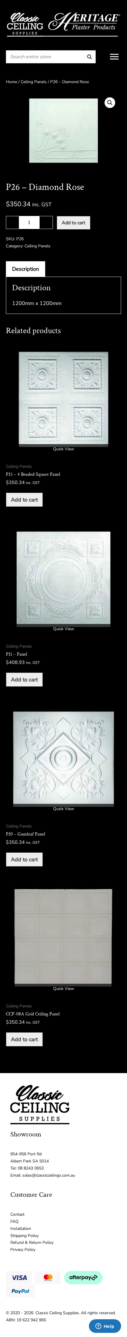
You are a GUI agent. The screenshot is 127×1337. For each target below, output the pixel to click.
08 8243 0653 (31, 1168)
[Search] (89, 57)
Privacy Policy (22, 1249)
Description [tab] (25, 268)
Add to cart (73, 223)
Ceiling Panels (34, 82)
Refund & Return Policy (31, 1242)
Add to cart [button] (24, 499)
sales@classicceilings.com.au (48, 1175)
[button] (110, 102)
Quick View (63, 449)
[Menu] (114, 57)
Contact (17, 1214)
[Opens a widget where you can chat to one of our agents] (105, 1326)
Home (11, 82)
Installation (20, 1228)
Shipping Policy (24, 1235)
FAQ (14, 1221)
